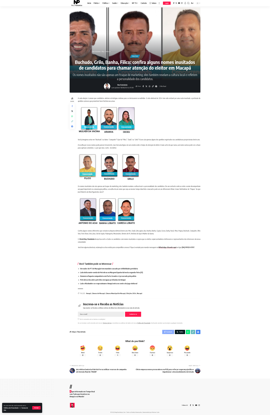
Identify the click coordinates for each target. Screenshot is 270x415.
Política (135, 56)
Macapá (139, 293)
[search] (188, 3)
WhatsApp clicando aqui (167, 247)
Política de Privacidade (11, 408)
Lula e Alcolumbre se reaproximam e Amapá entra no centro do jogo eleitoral (108, 283)
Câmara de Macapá (98, 293)
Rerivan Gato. (156, 412)
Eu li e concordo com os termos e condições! (92, 319)
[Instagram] (182, 3)
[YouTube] (179, 3)
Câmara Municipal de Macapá (116, 293)
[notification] (185, 3)
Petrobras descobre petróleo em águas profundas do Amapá (103, 280)
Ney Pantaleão (122, 85)
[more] (159, 3)
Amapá (88, 293)
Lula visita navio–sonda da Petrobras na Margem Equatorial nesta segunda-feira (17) (111, 272)
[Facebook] (174, 3)
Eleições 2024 (131, 293)
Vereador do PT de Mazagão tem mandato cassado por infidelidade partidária (109, 269)
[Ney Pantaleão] (77, 3)
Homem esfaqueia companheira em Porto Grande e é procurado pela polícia (108, 276)
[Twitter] (176, 3)
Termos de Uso (107, 323)
